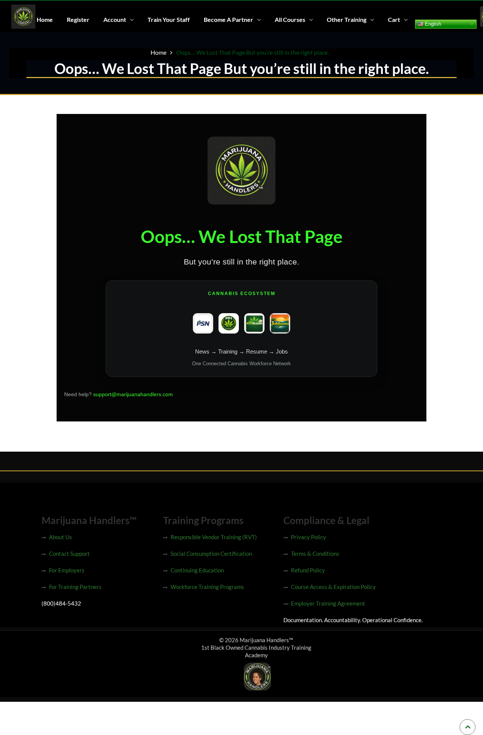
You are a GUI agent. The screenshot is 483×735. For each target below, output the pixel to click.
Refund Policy (308, 570)
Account (114, 19)
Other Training (346, 19)
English (432, 23)
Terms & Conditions (315, 553)
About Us (60, 537)
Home (45, 19)
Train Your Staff (169, 19)
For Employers (67, 570)
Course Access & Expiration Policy (333, 586)
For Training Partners (75, 586)
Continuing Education (197, 570)
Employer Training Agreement (328, 603)
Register (78, 19)
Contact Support (69, 553)
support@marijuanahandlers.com (133, 394)
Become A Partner (228, 19)
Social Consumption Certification (211, 553)
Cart (394, 19)
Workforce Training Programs (207, 586)
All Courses (290, 19)
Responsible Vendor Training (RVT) (214, 537)
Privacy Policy (308, 537)
